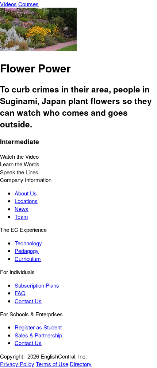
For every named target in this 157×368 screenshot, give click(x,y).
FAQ (20, 293)
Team (21, 216)
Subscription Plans (37, 285)
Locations (26, 201)
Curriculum (28, 258)
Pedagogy (27, 250)
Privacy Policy (17, 364)
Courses (28, 4)
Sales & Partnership (38, 335)
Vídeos (8, 4)
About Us (26, 193)
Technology (28, 243)
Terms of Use (52, 364)
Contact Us (28, 301)
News (21, 209)
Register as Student (38, 327)
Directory (81, 364)
